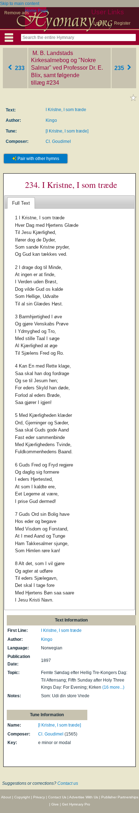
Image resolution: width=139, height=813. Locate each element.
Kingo (51, 120)
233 (19, 68)
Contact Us (57, 797)
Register (122, 23)
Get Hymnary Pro (76, 804)
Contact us (67, 783)
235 (119, 68)
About (6, 797)
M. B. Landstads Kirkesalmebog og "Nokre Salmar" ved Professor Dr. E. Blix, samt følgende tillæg (67, 68)
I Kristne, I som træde (66, 109)
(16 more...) (113, 687)
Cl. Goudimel (58, 141)
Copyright (22, 797)
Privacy (39, 797)
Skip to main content (19, 3)
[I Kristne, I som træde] (67, 131)
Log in (99, 23)
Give (55, 804)
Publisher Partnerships (119, 797)
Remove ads (16, 12)
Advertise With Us (83, 797)
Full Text (21, 203)
